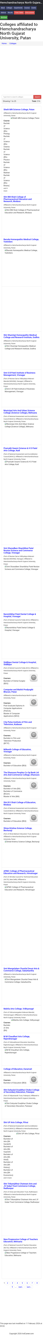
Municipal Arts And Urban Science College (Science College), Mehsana (20, 411)
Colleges (9, 8)
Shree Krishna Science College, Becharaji (18, 829)
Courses (27, 8)
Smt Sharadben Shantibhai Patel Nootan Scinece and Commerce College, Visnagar (18, 550)
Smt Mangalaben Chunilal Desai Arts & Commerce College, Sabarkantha (21, 969)
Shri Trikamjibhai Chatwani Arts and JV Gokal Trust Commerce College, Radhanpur (20, 1186)
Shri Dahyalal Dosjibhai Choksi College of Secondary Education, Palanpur (21, 1091)
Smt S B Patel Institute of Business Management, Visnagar (19, 374)
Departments (18, 8)
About (3, 8)
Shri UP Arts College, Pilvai (16, 1122)
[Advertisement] (21, 71)
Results (10, 12)
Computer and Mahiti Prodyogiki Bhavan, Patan (18, 690)
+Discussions (29, 12)
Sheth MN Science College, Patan (19, 109)
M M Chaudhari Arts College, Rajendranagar (17, 1037)
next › (20, 1287)
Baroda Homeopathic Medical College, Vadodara (21, 240)
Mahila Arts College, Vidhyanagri (19, 1009)
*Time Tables (19, 12)
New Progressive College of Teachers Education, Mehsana (21, 1240)
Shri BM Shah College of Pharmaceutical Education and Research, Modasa (18, 199)
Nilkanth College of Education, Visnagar (17, 750)
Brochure (4, 17)
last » (29, 1287)
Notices (3, 12)
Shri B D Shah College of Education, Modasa (20, 803)
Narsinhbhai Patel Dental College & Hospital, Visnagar (20, 615)
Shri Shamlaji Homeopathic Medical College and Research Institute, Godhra (21, 336)
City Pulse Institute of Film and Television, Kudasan (18, 723)
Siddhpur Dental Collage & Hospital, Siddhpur (20, 663)
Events (34, 8)
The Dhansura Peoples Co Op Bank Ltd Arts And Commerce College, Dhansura (21, 773)
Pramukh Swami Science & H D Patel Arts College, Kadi (20, 449)
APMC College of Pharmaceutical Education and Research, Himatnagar (21, 872)
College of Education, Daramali (18, 1069)
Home (4, 43)
